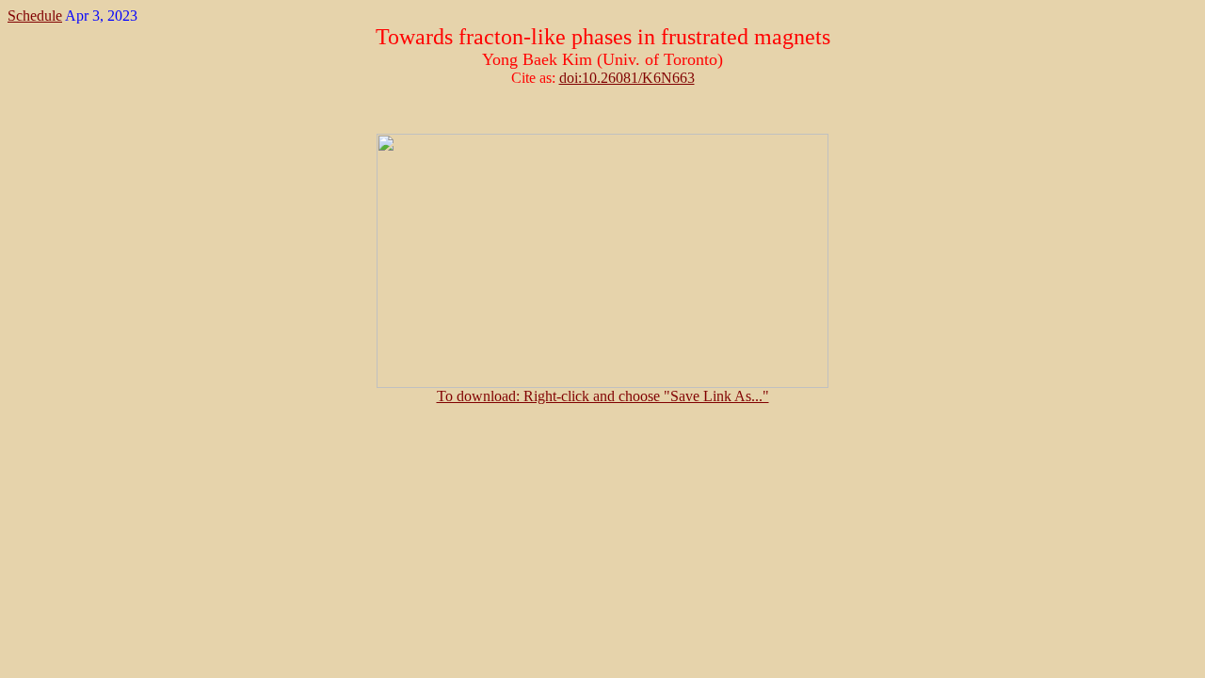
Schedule (35, 16)
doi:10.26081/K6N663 (627, 78)
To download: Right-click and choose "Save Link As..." (603, 396)
